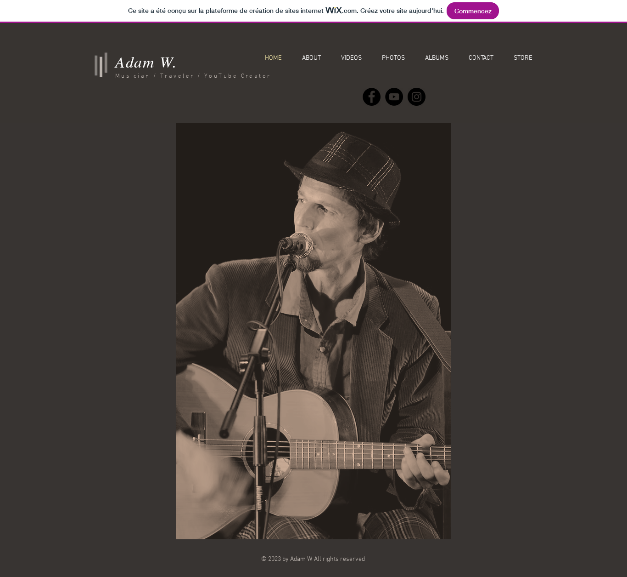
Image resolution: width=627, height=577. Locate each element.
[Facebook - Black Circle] (372, 97)
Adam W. (146, 61)
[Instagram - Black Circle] (416, 97)
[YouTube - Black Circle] (394, 97)
